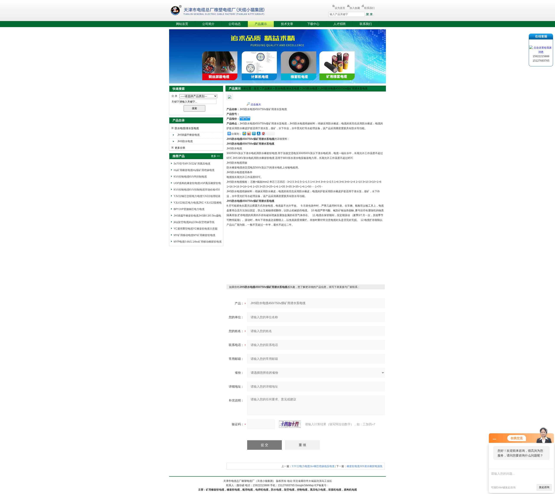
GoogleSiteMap (304, 485)
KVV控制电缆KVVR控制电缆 (190, 176)
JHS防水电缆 (185, 141)
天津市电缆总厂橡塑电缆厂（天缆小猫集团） (224, 11)
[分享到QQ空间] (244, 133)
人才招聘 (339, 24)
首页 (256, 88)
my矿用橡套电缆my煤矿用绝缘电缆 (194, 170)
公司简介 (208, 24)
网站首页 (182, 24)
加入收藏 (354, 8)
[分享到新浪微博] (248, 133)
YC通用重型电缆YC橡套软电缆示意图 (195, 228)
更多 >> (215, 156)
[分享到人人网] (258, 133)
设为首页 (340, 8)
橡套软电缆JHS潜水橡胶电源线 (364, 466)
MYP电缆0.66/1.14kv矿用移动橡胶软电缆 (198, 241)
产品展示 (261, 24)
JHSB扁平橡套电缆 (188, 134)
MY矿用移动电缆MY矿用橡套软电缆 (194, 235)
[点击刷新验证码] (290, 424)
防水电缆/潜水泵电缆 (187, 128)
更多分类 (180, 147)
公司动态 (235, 24)
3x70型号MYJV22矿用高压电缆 (192, 163)
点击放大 (256, 104)
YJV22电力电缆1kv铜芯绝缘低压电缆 (313, 466)
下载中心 (313, 24)
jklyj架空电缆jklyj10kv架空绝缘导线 (194, 222)
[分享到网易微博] (263, 133)
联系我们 (369, 8)
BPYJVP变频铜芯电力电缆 (189, 209)
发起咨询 (544, 487)
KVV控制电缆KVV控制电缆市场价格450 (197, 189)
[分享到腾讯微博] (253, 133)
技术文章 (287, 24)
